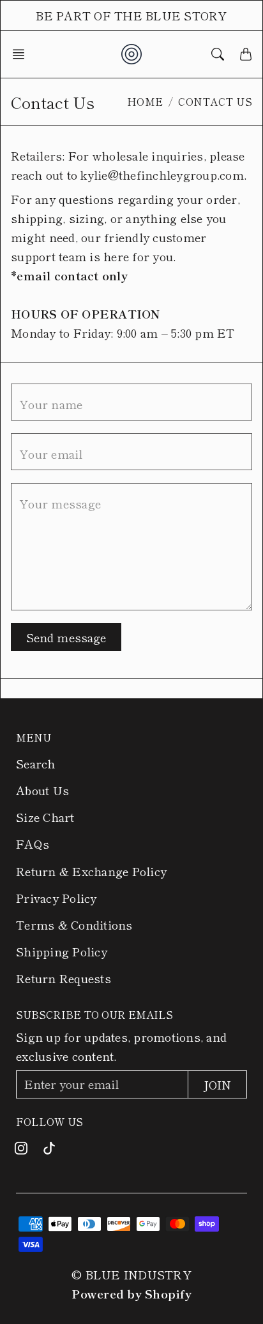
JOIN (217, 1084)
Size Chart (45, 817)
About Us (42, 790)
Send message (66, 637)
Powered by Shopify (131, 1293)
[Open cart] (246, 54)
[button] (22, 54)
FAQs (32, 843)
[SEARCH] (218, 54)
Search (36, 763)
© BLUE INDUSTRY (131, 1274)
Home (145, 101)
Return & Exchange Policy (91, 871)
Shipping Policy (61, 951)
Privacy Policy (56, 897)
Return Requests (63, 978)
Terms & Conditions (74, 924)
